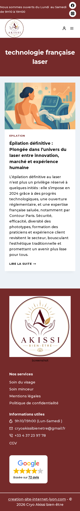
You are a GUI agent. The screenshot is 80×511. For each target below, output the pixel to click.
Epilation (17, 135)
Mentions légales (25, 396)
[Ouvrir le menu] (71, 28)
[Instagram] (72, 13)
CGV (13, 443)
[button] (28, 469)
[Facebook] (72, 5)
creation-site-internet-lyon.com (37, 499)
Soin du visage (22, 382)
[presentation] (40, 106)
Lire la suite (22, 264)
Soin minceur (21, 389)
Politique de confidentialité (33, 403)
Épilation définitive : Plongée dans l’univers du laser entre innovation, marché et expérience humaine (37, 155)
